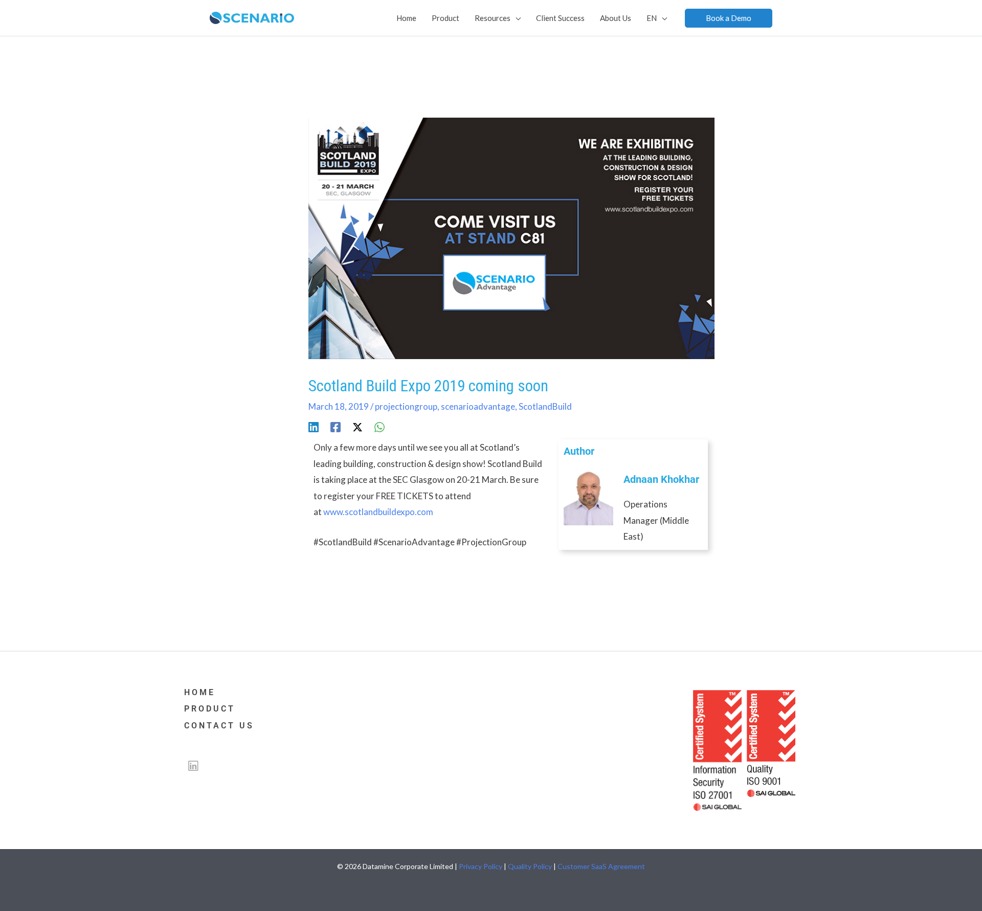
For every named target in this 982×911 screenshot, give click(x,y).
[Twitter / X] (357, 427)
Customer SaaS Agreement (601, 866)
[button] (728, 18)
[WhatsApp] (379, 427)
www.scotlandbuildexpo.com (378, 511)
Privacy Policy (480, 866)
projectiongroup (406, 406)
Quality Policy (530, 866)
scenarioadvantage (478, 406)
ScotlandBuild (545, 406)
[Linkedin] (313, 427)
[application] (515, 18)
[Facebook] (335, 427)
